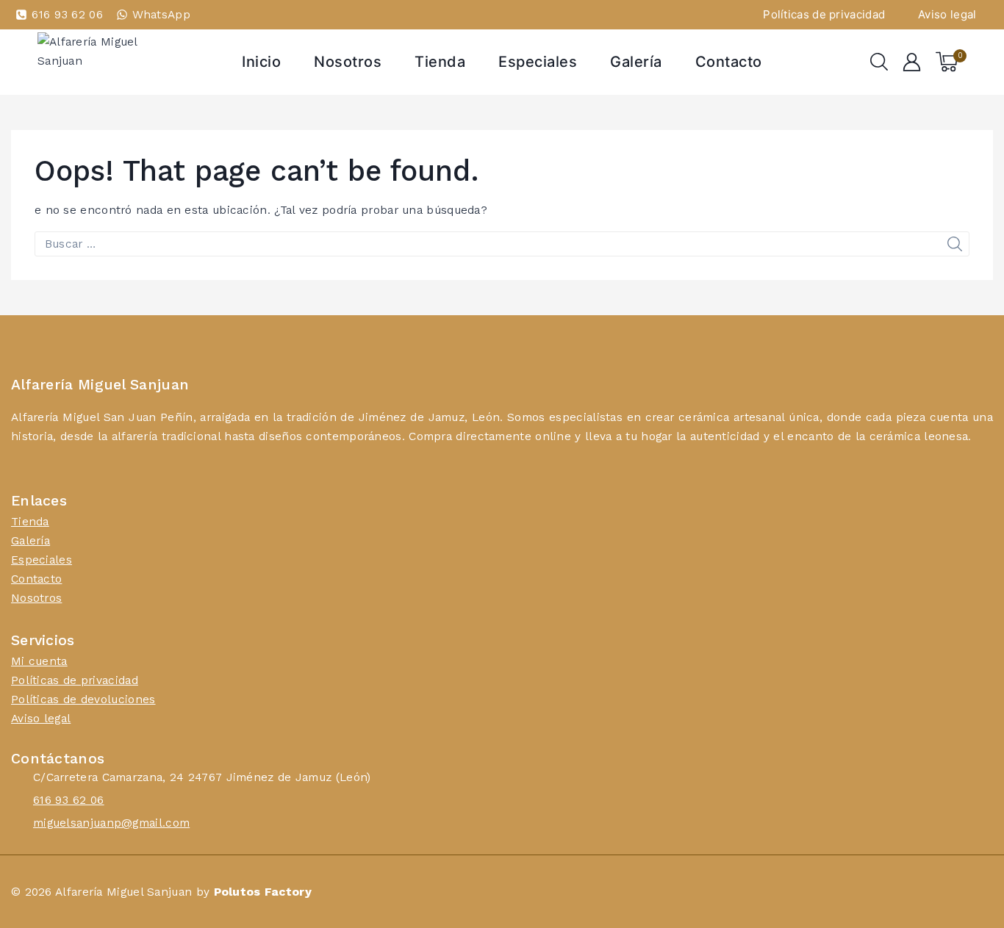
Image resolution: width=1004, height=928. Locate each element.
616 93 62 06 (68, 800)
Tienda (440, 62)
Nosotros (347, 62)
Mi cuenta (39, 661)
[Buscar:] (502, 244)
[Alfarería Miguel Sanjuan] (110, 61)
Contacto (728, 62)
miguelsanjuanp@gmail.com (111, 823)
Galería (636, 62)
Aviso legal (947, 14)
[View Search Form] (879, 62)
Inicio (261, 62)
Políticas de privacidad (824, 14)
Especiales (537, 62)
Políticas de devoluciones (83, 699)
